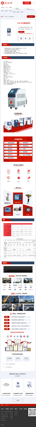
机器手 (6, 413)
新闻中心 (6, 10)
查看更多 (18, 400)
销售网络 (11, 416)
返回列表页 (31, 16)
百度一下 (7, 405)
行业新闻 (16, 413)
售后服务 (11, 413)
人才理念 (11, 418)
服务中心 (2, 10)
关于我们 (10, 10)
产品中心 (6, 7)
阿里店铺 (25, 408)
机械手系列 (3, 418)
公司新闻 (16, 411)
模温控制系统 (11, 16)
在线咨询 (21, 31)
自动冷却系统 (3, 420)
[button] (33, 38)
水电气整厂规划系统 (3, 412)
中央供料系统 (7, 411)
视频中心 (6, 416)
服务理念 (11, 411)
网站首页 (2, 7)
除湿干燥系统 (3, 416)
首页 (3, 16)
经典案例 (10, 7)
